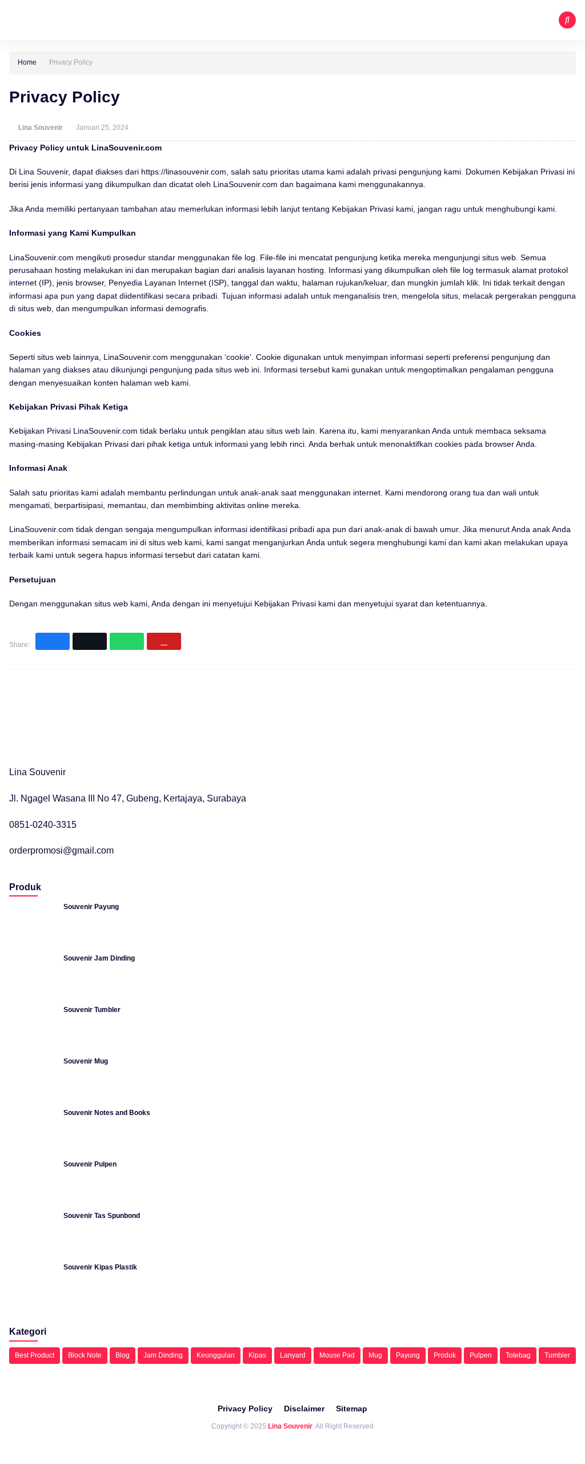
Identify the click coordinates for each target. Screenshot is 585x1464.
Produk (445, 1355)
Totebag (518, 1355)
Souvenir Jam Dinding (99, 958)
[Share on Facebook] (52, 641)
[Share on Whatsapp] (127, 641)
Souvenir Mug (85, 1061)
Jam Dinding (163, 1355)
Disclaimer (304, 1408)
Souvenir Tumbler (92, 1010)
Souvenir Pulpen (90, 1164)
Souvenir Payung (91, 907)
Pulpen (481, 1355)
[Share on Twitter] (90, 641)
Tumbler (557, 1355)
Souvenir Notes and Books (106, 1113)
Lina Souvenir (41, 128)
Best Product (34, 1355)
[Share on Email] (164, 641)
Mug (375, 1355)
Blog (122, 1355)
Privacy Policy (245, 1408)
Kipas (257, 1355)
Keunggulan (216, 1355)
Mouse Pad (337, 1355)
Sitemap (351, 1408)
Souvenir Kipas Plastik (100, 1267)
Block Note (85, 1355)
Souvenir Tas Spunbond (101, 1216)
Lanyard (293, 1355)
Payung (408, 1355)
